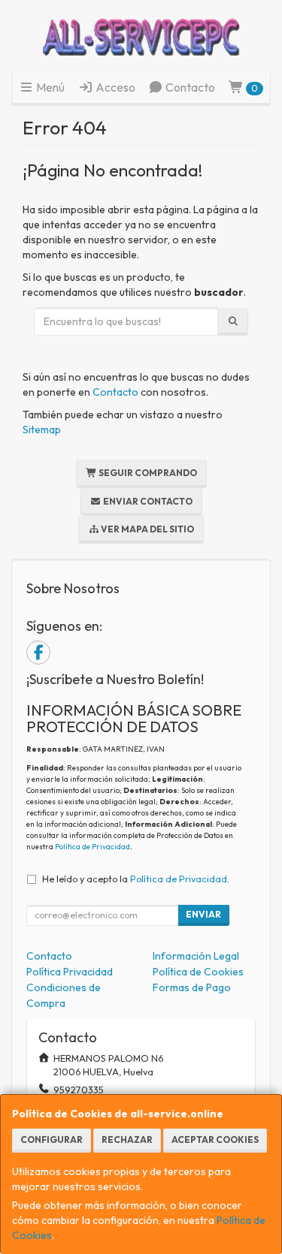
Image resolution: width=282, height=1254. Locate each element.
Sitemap (42, 429)
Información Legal (196, 956)
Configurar (51, 1139)
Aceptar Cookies (215, 1139)
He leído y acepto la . (135, 879)
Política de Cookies (198, 971)
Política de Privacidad (92, 847)
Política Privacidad (69, 971)
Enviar (203, 914)
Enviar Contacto (147, 501)
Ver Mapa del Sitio (146, 529)
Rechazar (127, 1139)
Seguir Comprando (147, 472)
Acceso (114, 87)
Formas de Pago (192, 987)
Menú (49, 87)
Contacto (189, 87)
